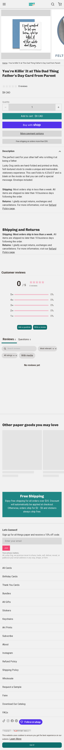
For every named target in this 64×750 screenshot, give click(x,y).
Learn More (15, 738)
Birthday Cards (10, 576)
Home (4, 63)
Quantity (5, 102)
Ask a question (24, 327)
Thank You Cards (10, 585)
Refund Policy (9, 661)
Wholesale (7, 678)
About (5, 644)
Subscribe (7, 636)
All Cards (7, 568)
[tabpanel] (32, 371)
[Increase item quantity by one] (58, 107)
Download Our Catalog (13, 704)
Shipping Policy (10, 670)
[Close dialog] (60, 710)
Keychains (7, 619)
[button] (32, 116)
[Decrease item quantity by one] (5, 107)
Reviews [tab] (9, 339)
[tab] (24, 339)
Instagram (7, 653)
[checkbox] (27, 356)
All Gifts (6, 602)
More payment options (32, 133)
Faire (5, 695)
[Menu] (5, 4)
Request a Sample (11, 687)
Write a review (40, 327)
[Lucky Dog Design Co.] (32, 4)
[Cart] (59, 4)
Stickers (6, 610)
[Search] (51, 4)
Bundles (6, 593)
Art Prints (7, 627)
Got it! (32, 745)
